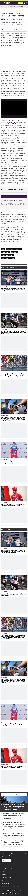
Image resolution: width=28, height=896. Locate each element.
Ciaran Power (18, 249)
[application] (14, 108)
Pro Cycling (4, 10)
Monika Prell (9, 19)
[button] (26, 3)
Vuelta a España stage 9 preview (15, 6)
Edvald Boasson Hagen (7, 255)
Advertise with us (5, 883)
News (3, 19)
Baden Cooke (9, 249)
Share (4, 29)
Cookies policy (5, 874)
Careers (3, 880)
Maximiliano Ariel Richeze (8, 258)
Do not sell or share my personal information (11, 886)
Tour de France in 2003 (14, 80)
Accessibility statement (7, 877)
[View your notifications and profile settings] (17, 3)
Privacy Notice (18, 201)
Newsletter (24, 29)
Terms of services (16, 200)
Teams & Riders (11, 10)
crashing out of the (19, 95)
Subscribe (21, 3)
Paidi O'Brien (14, 252)
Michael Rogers (5, 252)
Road (3, 249)
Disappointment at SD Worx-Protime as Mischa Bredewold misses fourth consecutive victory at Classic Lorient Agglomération (14, 816)
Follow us (17, 29)
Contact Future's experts (7, 868)
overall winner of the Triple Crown (12, 124)
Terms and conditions (6, 866)
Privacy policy (4, 871)
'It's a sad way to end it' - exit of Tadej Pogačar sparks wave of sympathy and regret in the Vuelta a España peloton (13, 835)
